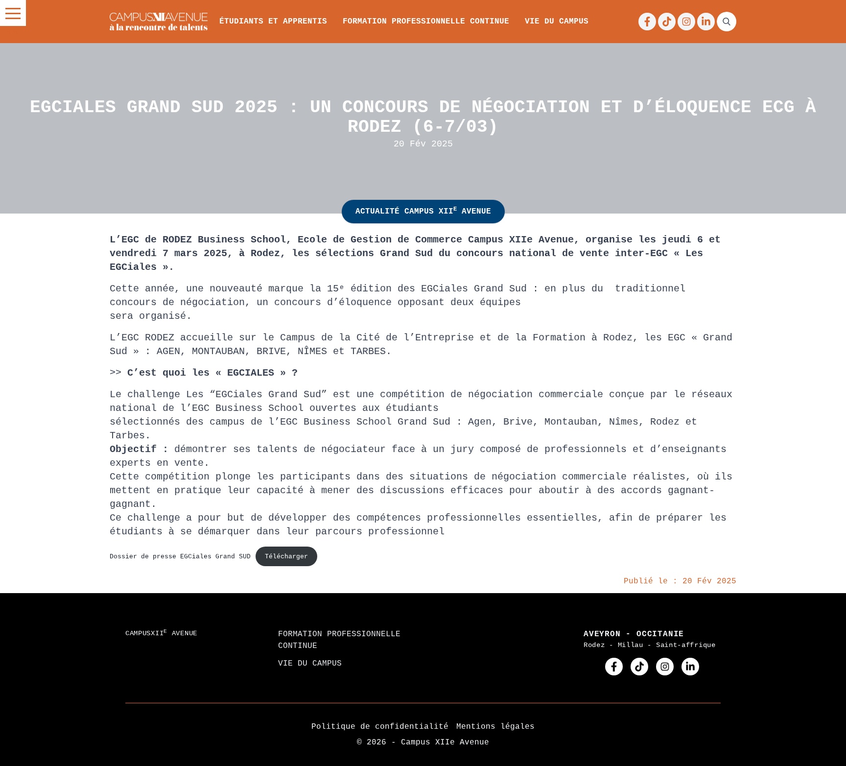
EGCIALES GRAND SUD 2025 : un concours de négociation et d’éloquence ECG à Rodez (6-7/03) (423, 117)
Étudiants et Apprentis (273, 21)
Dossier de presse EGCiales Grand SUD (180, 556)
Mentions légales (495, 726)
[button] (13, 13)
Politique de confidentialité (379, 726)
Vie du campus (556, 21)
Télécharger (286, 556)
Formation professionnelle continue (426, 21)
